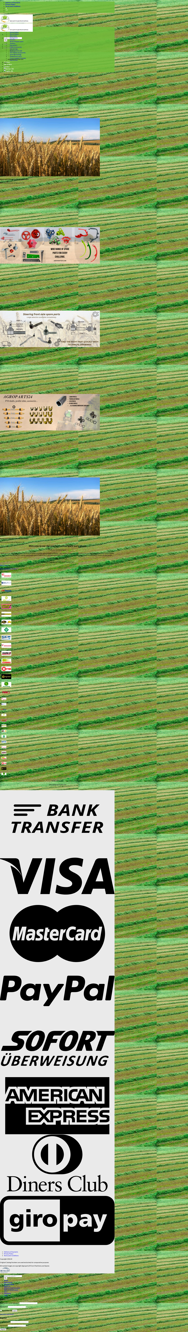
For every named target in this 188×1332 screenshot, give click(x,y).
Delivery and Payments (12, 1288)
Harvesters (13, 45)
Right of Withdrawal (11, 1290)
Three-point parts (16, 56)
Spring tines (14, 38)
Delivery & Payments (12, 2)
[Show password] (27, 1307)
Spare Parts (8, 30)
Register (3, 1329)
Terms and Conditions (12, 6)
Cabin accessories (16, 47)
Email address (5, 1322)
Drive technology (15, 54)
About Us (7, 1286)
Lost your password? (7, 1314)
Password (4, 1307)
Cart (5, 1292)
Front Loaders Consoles (18, 58)
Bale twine (13, 36)
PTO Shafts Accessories (18, 52)
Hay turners (14, 60)
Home (6, 28)
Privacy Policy (10, 4)
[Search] (5, 40)
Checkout (7, 1293)
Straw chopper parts (16, 41)
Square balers (14, 32)
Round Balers (14, 34)
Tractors (12, 43)
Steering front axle (16, 51)
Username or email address (9, 1303)
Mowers (12, 40)
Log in (14, 1310)
